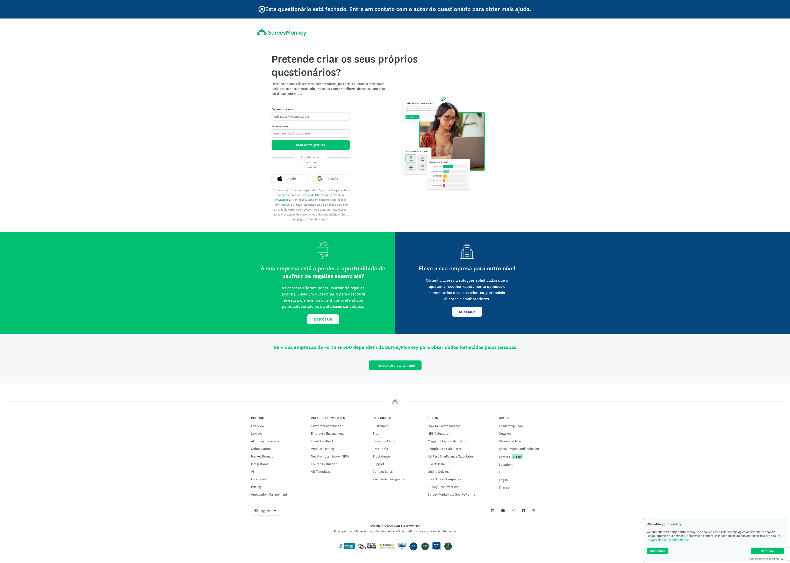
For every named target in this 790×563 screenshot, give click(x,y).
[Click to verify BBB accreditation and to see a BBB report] (346, 548)
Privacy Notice (657, 540)
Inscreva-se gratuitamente (395, 365)
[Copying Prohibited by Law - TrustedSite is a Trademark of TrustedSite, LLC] (387, 548)
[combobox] (265, 511)
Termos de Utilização (314, 195)
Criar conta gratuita (310, 145)
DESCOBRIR (323, 319)
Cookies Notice (678, 540)
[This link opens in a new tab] (493, 510)
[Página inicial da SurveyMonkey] (282, 32)
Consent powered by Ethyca (764, 558)
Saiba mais (467, 312)
